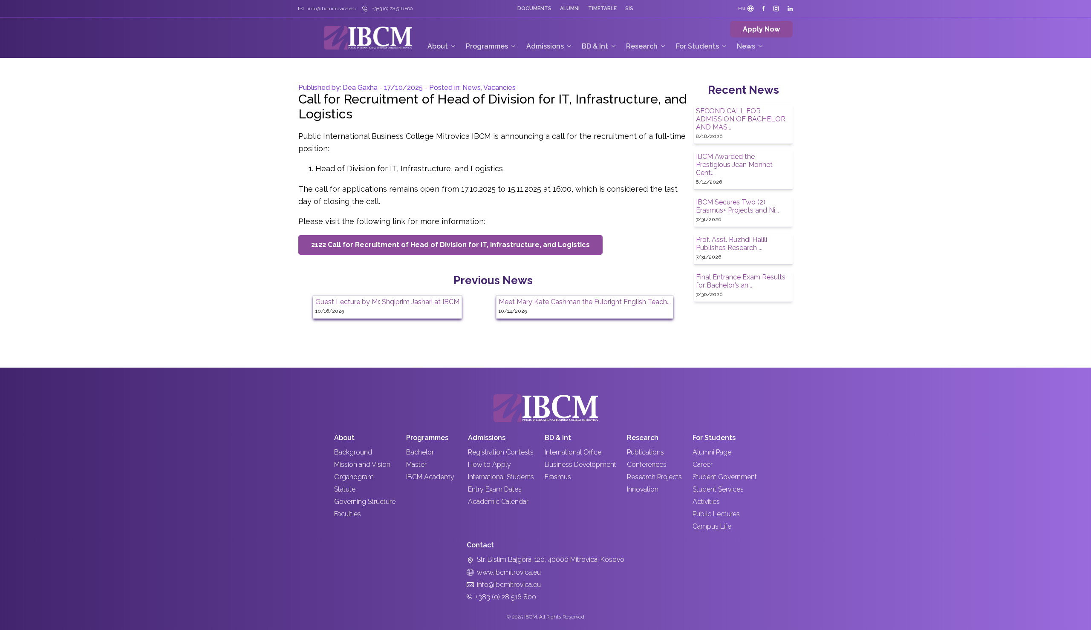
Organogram (354, 477)
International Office (573, 452)
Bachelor (420, 452)
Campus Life (712, 526)
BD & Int (595, 46)
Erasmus (558, 477)
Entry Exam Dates (495, 489)
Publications (645, 452)
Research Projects (654, 477)
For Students (697, 46)
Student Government (725, 477)
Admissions (545, 46)
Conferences (647, 464)
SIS (629, 9)
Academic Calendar (498, 502)
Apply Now (761, 29)
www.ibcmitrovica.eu (509, 572)
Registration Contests (501, 452)
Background (353, 452)
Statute (344, 489)
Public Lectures (716, 514)
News (746, 46)
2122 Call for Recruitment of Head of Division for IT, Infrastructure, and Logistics (450, 245)
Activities (706, 502)
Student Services (718, 489)
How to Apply (489, 464)
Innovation (642, 489)
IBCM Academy (430, 477)
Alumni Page (712, 452)
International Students (501, 477)
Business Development (580, 464)
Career (703, 464)
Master (416, 464)
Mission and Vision (362, 464)
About (437, 46)
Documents (534, 9)
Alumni (570, 9)
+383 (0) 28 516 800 (505, 597)
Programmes (487, 46)
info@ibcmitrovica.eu (509, 585)
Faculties (347, 514)
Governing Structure (364, 502)
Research (642, 46)
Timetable (602, 9)
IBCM (530, 617)
